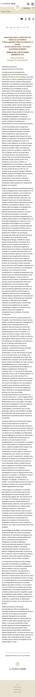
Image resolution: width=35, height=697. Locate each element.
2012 (9, 11)
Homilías (4, 11)
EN (11, 27)
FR (18, 27)
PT (28, 27)
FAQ (17, 684)
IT (21, 27)
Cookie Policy (17, 689)
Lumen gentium (21, 430)
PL (24, 27)
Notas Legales (18, 687)
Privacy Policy (18, 692)
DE (7, 27)
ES (14, 27)
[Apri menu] (32, 4)
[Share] (33, 19)
